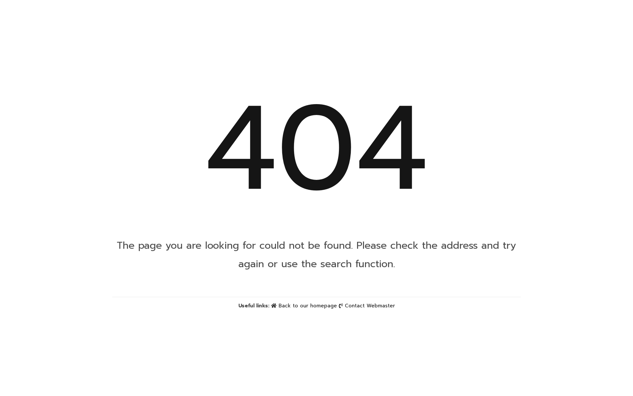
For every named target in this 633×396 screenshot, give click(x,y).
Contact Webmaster (370, 305)
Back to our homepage (308, 305)
